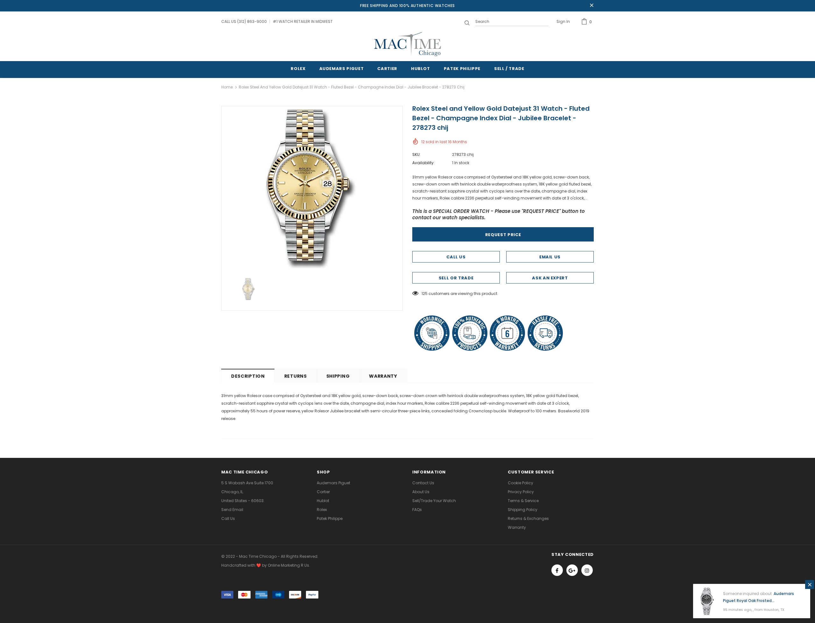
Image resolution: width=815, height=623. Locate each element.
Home (227, 87)
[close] (591, 6)
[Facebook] (557, 570)
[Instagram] (587, 570)
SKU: (416, 154)
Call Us (456, 257)
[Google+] (572, 570)
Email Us (550, 257)
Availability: (423, 162)
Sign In (563, 21)
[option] (312, 189)
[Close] (809, 584)
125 (425, 293)
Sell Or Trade (456, 278)
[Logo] (407, 44)
